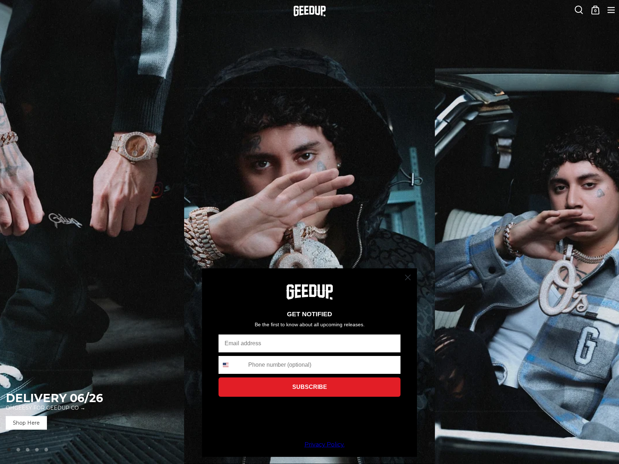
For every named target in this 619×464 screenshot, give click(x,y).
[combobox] (232, 364)
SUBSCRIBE (309, 387)
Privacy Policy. (324, 444)
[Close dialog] (408, 277)
